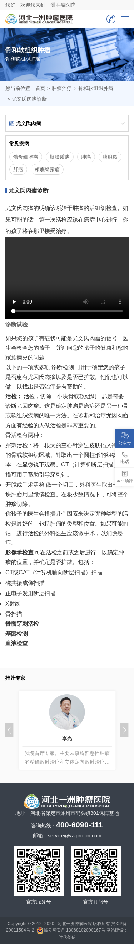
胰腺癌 (110, 157)
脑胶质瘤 (60, 157)
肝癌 (18, 169)
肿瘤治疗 (62, 88)
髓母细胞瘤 (25, 157)
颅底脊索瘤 (47, 169)
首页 (40, 88)
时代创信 (67, 937)
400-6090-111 (110, 19)
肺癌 (86, 157)
